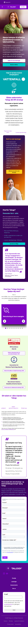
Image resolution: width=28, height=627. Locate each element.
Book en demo (14, 64)
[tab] (8, 132)
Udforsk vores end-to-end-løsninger (14, 171)
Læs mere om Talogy (14, 243)
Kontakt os (23, 6)
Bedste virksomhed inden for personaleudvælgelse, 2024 (14, 353)
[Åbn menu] (2, 7)
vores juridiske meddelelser (7, 429)
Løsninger (14, 581)
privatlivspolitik (8, 604)
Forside (14, 578)
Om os (14, 588)
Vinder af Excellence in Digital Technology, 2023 (14, 370)
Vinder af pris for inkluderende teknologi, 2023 (14, 387)
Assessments (14, 585)
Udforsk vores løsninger (14, 60)
